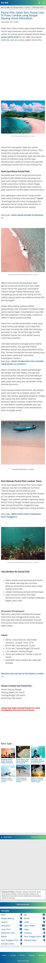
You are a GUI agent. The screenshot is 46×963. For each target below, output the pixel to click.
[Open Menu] (39, 2)
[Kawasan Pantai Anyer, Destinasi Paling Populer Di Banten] (8, 752)
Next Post (7, 837)
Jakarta (4, 922)
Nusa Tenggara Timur (9, 940)
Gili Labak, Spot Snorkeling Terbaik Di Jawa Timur (37, 761)
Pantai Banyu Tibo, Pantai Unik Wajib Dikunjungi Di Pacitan (22, 761)
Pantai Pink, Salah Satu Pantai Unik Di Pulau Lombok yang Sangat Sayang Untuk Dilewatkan (22, 15)
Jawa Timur (5, 929)
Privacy (22, 955)
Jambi (26, 922)
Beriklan (41, 955)
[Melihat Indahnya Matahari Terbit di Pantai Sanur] (38, 771)
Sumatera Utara (7, 944)
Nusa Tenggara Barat (32, 936)
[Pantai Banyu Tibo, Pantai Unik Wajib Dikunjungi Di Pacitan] (23, 752)
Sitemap (32, 955)
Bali (25, 915)
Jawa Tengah (29, 925)
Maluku (4, 936)
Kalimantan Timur (8, 933)
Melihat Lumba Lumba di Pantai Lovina (6, 779)
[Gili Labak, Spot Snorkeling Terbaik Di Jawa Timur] (38, 752)
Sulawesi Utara (30, 940)
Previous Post (37, 837)
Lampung (28, 933)
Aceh (3, 915)
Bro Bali (4, 3)
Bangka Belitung (7, 918)
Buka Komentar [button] (23, 904)
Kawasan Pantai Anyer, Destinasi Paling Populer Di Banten (7, 761)
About (4, 955)
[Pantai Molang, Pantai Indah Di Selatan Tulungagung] (23, 771)
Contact (13, 955)
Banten (27, 918)
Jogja (26, 929)
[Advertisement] (23, 72)
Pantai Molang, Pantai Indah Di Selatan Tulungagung (21, 780)
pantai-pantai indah (10, 37)
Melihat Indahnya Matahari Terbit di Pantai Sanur (37, 779)
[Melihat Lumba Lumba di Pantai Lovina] (8, 771)
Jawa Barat (5, 925)
